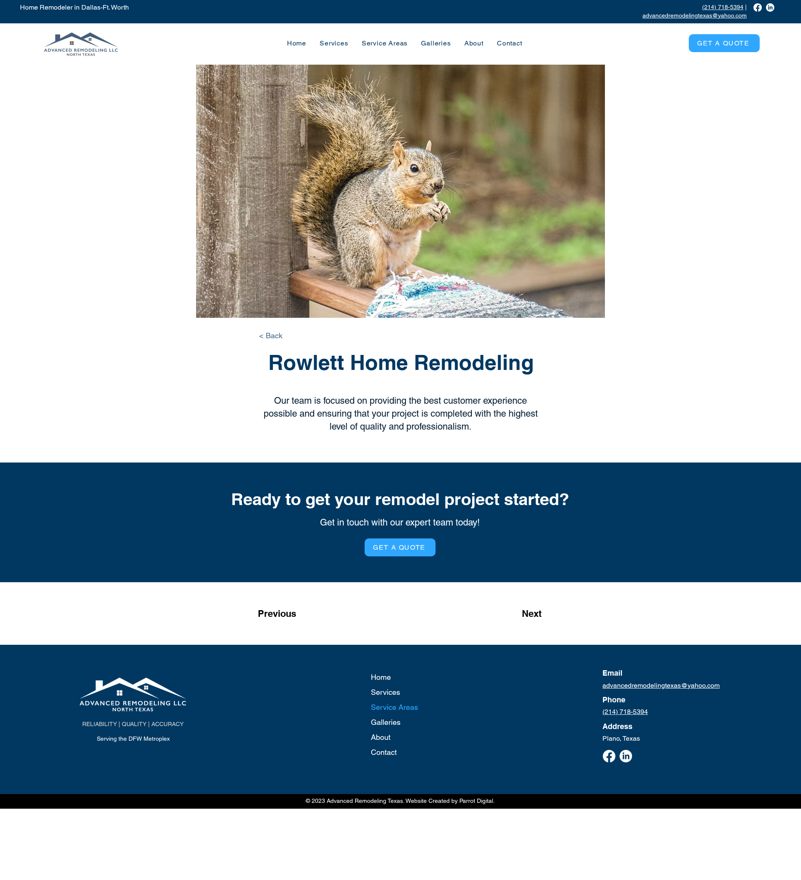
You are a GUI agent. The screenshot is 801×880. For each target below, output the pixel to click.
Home (381, 677)
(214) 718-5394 (722, 7)
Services (385, 692)
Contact (384, 752)
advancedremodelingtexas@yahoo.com (694, 15)
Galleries (385, 722)
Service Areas (394, 707)
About (380, 737)
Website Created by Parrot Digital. (450, 800)
